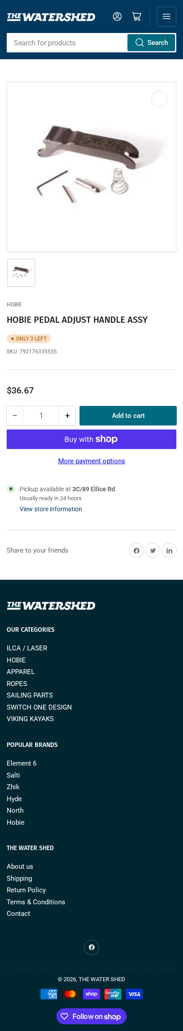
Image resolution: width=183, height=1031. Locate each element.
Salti (13, 775)
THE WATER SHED (102, 979)
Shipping (19, 879)
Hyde (14, 799)
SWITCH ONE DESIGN (39, 707)
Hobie (14, 304)
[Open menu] (166, 16)
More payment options (91, 461)
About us (20, 867)
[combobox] (91, 42)
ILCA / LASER (27, 648)
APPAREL (21, 672)
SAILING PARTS (30, 695)
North (15, 810)
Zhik (13, 787)
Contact (18, 914)
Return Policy (26, 890)
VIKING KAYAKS (30, 719)
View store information (51, 509)
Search (157, 43)
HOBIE (16, 660)
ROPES (17, 684)
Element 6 (21, 763)
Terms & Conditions (36, 902)
